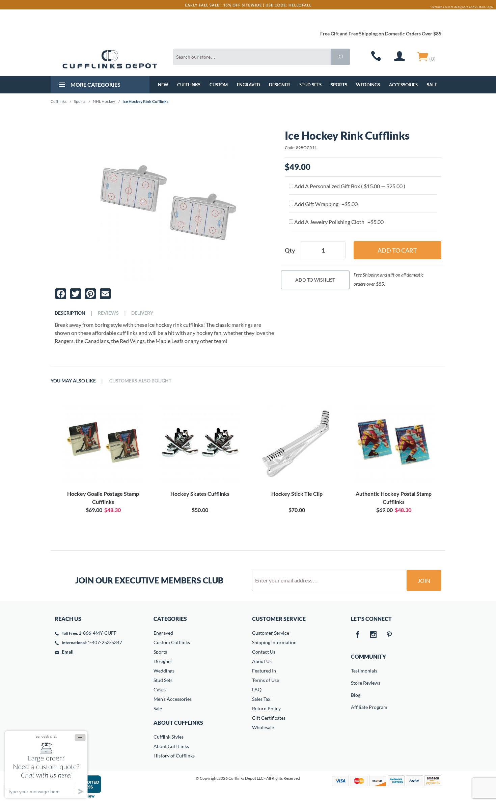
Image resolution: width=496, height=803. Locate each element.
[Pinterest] (389, 635)
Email (68, 652)
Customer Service (270, 633)
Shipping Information (274, 642)
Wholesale (263, 727)
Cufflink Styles (169, 737)
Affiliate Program (355, 707)
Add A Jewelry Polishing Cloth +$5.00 (338, 222)
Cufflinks (188, 84)
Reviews (108, 313)
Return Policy (266, 708)
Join (424, 580)
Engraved (248, 84)
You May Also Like (73, 380)
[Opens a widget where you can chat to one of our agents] (46, 764)
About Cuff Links (171, 746)
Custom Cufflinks (172, 642)
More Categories (95, 84)
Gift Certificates (268, 718)
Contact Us (263, 652)
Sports (339, 84)
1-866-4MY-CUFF (97, 633)
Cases (160, 689)
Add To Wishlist (315, 280)
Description (70, 313)
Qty (290, 250)
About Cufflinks (178, 722)
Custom (219, 84)
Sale (432, 84)
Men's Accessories (173, 699)
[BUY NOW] (103, 442)
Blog (355, 695)
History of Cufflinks (174, 755)
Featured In (264, 670)
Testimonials (355, 670)
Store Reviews (355, 683)
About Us (262, 661)
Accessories (403, 84)
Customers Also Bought (140, 380)
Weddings (368, 84)
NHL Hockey (104, 101)
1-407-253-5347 (104, 642)
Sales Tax (261, 699)
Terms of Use (265, 680)
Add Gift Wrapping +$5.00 (325, 204)
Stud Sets (310, 84)
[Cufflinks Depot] (110, 59)
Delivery (142, 313)
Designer (279, 84)
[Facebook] (357, 635)
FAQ (256, 689)
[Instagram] (373, 635)
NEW (163, 84)
